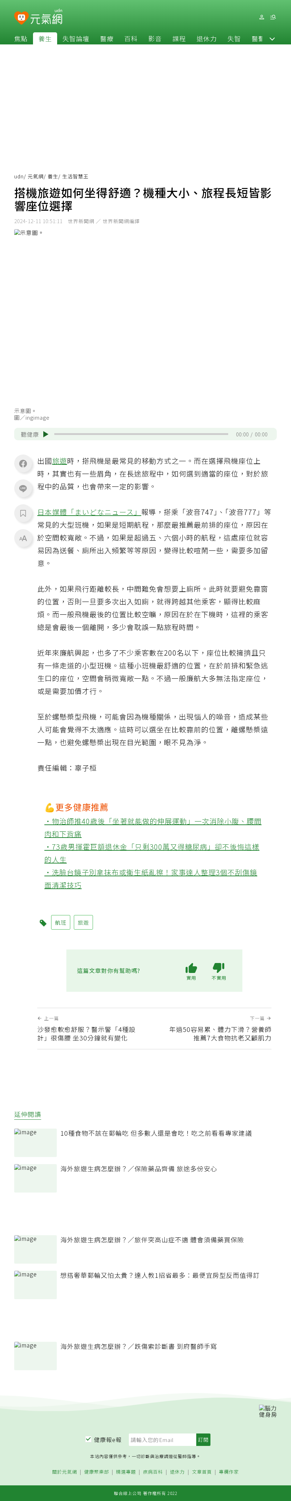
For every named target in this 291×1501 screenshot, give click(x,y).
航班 (60, 922)
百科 (131, 38)
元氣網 (36, 176)
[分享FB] (23, 463)
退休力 (207, 38)
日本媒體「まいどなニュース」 (89, 512)
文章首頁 (202, 1472)
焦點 (21, 38)
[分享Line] (23, 488)
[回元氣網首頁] (46, 17)
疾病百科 (153, 1472)
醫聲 (258, 38)
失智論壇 (75, 38)
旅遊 (59, 461)
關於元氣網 (64, 1472)
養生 (45, 38)
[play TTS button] (46, 434)
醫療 (107, 38)
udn (19, 176)
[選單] (273, 17)
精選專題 (126, 1472)
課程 (179, 38)
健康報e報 (108, 1439)
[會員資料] (261, 17)
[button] (272, 38)
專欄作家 (229, 1472)
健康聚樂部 (96, 1472)
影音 (155, 38)
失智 (234, 38)
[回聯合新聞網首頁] (21, 18)
